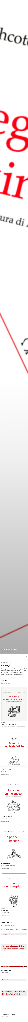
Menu (2, 656)
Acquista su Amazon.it (5, 774)
